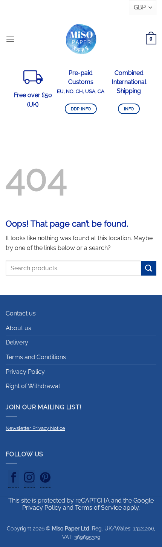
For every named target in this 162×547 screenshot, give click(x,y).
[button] (10, 39)
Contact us (21, 313)
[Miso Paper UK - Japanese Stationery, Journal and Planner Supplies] (81, 39)
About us (18, 328)
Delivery (17, 342)
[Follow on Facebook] (13, 479)
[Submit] (148, 268)
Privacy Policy (25, 371)
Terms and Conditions (36, 357)
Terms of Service (98, 507)
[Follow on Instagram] (29, 479)
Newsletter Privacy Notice (35, 428)
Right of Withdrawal (33, 386)
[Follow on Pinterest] (45, 479)
